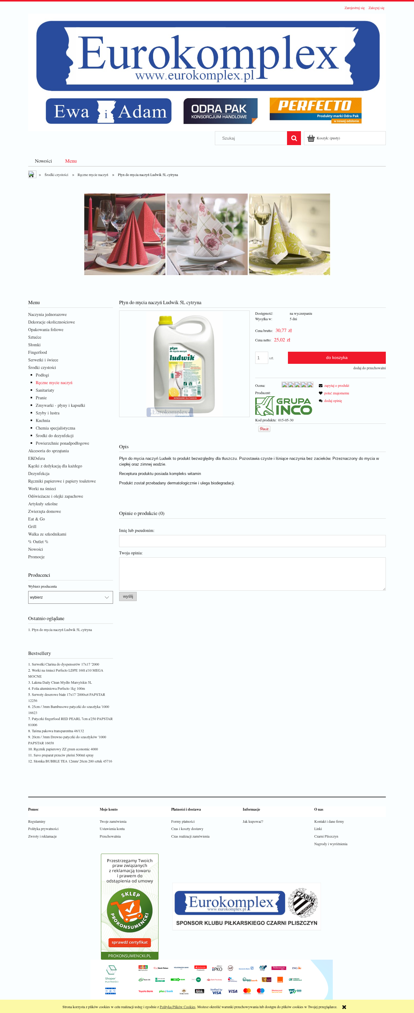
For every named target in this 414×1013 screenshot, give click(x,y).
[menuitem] (43, 161)
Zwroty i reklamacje (42, 836)
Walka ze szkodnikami (47, 534)
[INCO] (283, 405)
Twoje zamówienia (113, 821)
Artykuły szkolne (43, 503)
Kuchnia (43, 420)
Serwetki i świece (43, 360)
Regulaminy (36, 821)
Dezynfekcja (38, 473)
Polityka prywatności (43, 828)
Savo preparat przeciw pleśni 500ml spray (64, 754)
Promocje (36, 557)
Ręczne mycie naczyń (54, 382)
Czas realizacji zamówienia (190, 836)
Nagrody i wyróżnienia (330, 843)
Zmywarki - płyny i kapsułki (60, 405)
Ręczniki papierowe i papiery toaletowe (62, 481)
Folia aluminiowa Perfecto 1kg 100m (58, 688)
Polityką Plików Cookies (177, 1006)
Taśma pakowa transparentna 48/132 (58, 730)
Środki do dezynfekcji (55, 435)
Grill (32, 526)
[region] (207, 234)
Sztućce (34, 337)
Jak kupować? (253, 821)
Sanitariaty (45, 390)
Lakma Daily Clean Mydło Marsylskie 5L (62, 682)
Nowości (35, 549)
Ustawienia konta (112, 828)
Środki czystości (42, 367)
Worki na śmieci (42, 488)
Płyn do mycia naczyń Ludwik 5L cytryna (62, 629)
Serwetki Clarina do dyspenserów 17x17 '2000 (65, 664)
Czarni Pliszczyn (326, 836)
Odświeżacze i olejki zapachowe (55, 496)
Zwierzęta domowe (44, 511)
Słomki (34, 344)
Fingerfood (37, 352)
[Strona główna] (207, 71)
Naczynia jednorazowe (47, 314)
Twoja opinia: (131, 553)
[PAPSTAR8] (207, 234)
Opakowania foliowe (45, 329)
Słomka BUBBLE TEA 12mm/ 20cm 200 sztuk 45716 (73, 761)
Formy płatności (183, 821)
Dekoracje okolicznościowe (51, 322)
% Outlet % (38, 541)
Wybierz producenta (42, 586)
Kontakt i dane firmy (329, 821)
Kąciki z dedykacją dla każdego (55, 466)
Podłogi (42, 375)
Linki (318, 828)
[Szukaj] (294, 138)
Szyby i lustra (47, 413)
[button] (333, 385)
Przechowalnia (110, 836)
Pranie (41, 397)
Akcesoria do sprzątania (48, 450)
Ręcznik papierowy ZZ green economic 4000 (66, 748)
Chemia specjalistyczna (55, 428)
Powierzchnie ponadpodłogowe (62, 443)
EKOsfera (36, 458)
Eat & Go (36, 519)
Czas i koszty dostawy (187, 828)
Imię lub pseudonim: (137, 530)
